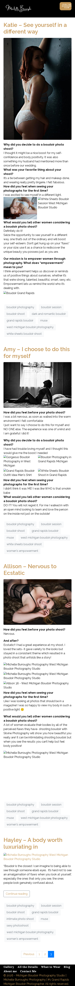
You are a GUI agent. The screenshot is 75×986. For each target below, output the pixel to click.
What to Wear (50, 967)
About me (10, 971)
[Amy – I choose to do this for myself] (37, 384)
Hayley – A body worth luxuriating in (32, 843)
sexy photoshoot (18, 925)
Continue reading (17, 893)
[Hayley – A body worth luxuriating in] (37, 856)
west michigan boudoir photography (30, 327)
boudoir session (51, 307)
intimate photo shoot (20, 919)
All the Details (27, 967)
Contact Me (28, 971)
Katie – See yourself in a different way (35, 28)
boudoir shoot (16, 314)
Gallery (8, 967)
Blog (67, 967)
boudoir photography (20, 307)
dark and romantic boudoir (49, 314)
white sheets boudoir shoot (24, 333)
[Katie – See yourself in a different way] (37, 88)
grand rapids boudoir (20, 320)
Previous (28, 954)
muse (43, 320)
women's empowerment (22, 551)
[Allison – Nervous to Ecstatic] (37, 601)
